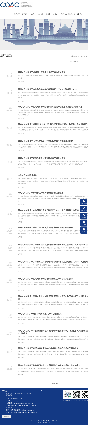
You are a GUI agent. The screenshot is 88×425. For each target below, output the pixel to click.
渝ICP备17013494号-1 (44, 423)
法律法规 (75, 61)
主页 (75, 56)
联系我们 (5, 391)
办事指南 (80, 56)
